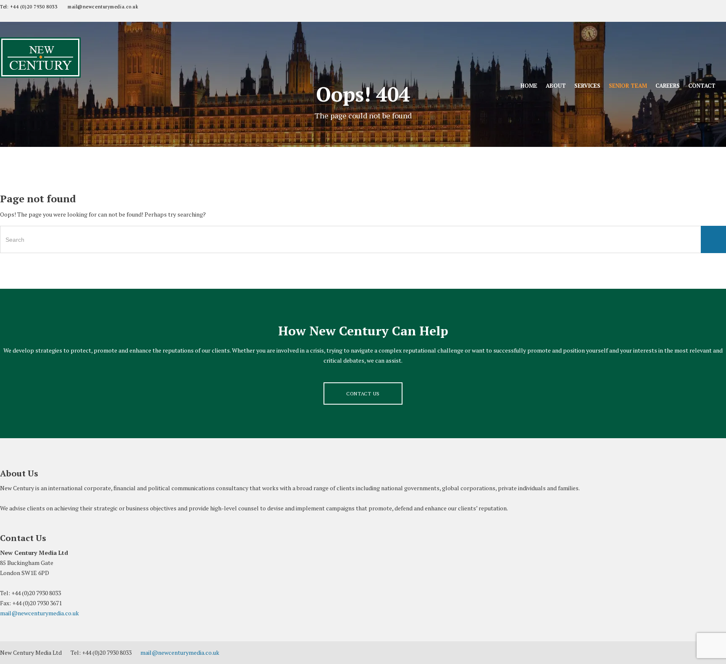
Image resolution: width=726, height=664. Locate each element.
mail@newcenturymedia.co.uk (103, 7)
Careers (667, 85)
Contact (701, 85)
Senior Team (628, 85)
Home (529, 85)
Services (587, 85)
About (556, 85)
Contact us (363, 393)
